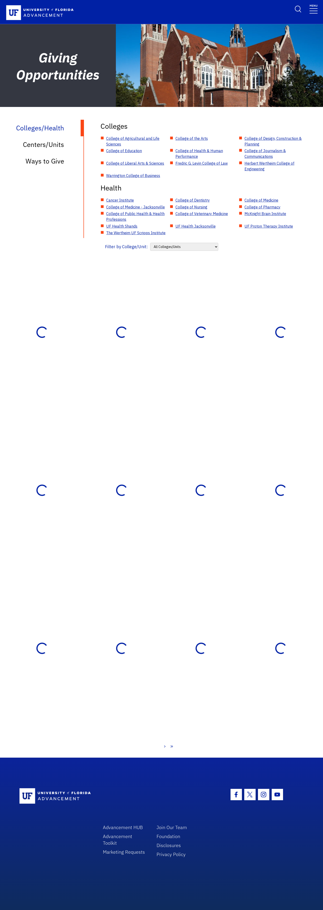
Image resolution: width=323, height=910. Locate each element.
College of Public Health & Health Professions (135, 216)
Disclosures (169, 845)
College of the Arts (191, 138)
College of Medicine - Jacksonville (135, 207)
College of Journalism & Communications (265, 153)
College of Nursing (191, 207)
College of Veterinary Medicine (201, 213)
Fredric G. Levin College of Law (201, 163)
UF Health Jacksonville (195, 226)
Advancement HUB (123, 827)
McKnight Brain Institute (265, 213)
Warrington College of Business (133, 175)
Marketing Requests (124, 852)
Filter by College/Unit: (126, 246)
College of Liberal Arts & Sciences (135, 163)
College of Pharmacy (262, 207)
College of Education (124, 150)
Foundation (168, 836)
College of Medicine (261, 200)
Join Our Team (172, 827)
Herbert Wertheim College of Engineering (269, 166)
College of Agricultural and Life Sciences (132, 141)
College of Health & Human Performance (199, 153)
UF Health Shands (121, 226)
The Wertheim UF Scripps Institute (136, 232)
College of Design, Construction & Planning (273, 141)
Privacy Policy (171, 854)
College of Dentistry (192, 200)
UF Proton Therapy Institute (268, 226)
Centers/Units (43, 144)
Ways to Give (45, 161)
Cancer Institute (120, 200)
